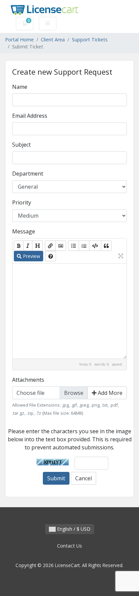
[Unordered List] (73, 245)
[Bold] (19, 245)
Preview (31, 256)
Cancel (83, 478)
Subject (21, 144)
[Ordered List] (84, 245)
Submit (56, 478)
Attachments (28, 379)
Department (27, 173)
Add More (109, 393)
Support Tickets (90, 39)
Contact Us (69, 546)
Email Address (29, 115)
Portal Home (19, 39)
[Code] (95, 245)
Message (23, 231)
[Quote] (106, 245)
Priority (21, 202)
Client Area (53, 39)
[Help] (50, 256)
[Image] (60, 245)
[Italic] (27, 245)
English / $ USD (73, 529)
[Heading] (37, 245)
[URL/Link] (50, 245)
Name (19, 86)
